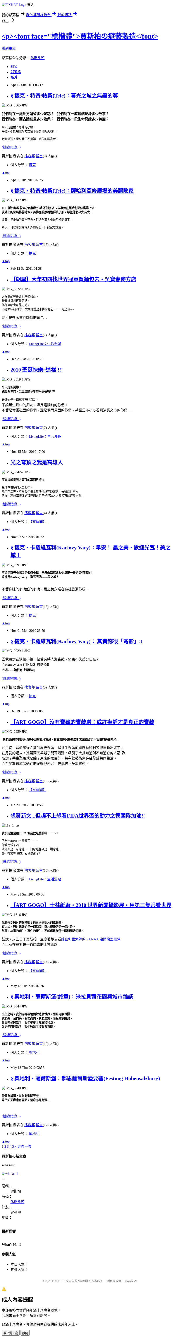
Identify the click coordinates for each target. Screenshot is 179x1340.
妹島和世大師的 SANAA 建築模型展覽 (90, 939)
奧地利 (34, 1052)
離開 (25, 1333)
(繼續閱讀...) (11, 147)
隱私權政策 (114, 1281)
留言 (39, 156)
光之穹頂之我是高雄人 (36, 462)
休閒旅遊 (38, 58)
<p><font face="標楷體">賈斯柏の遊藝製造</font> (80, 36)
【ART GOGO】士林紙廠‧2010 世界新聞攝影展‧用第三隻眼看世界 (90, 905)
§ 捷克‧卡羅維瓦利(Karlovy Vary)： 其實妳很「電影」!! (76, 641)
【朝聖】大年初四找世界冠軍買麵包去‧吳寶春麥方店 (73, 279)
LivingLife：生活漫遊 (45, 344)
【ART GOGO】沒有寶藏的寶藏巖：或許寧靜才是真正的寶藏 (82, 722)
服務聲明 (131, 1281)
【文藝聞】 (37, 522)
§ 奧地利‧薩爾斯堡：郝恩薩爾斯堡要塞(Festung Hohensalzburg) (85, 1078)
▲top (6, 172)
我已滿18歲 (10, 1333)
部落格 (15, 72)
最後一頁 (24, 1146)
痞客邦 (29, 156)
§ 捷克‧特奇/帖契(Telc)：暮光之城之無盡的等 (64, 96)
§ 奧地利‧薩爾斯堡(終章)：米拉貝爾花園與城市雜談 (71, 997)
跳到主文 (9, 48)
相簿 (13, 67)
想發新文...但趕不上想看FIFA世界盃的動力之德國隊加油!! (77, 816)
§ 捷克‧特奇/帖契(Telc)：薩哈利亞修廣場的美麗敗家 (72, 191)
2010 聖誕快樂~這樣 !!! (36, 370)
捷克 (32, 165)
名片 (13, 77)
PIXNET (57, 1281)
